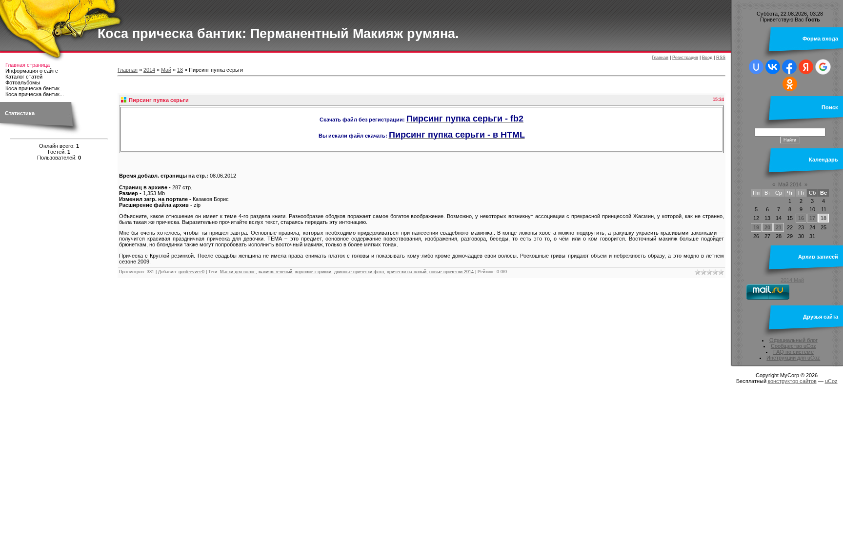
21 (779, 227)
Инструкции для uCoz (793, 358)
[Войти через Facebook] (789, 67)
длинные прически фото (359, 271)
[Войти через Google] (823, 67)
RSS (720, 57)
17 (812, 218)
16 (801, 218)
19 (756, 227)
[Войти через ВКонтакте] (772, 67)
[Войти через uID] (756, 67)
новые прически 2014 (451, 271)
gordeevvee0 (191, 271)
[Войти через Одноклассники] (790, 84)
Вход (707, 57)
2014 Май (792, 280)
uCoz (831, 381)
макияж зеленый (275, 271)
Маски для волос (238, 271)
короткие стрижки (313, 271)
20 (767, 227)
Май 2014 (790, 184)
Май (166, 70)
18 (180, 70)
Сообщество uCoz (793, 346)
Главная (660, 57)
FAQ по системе (793, 352)
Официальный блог (793, 340)
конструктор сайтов (792, 381)
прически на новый (406, 271)
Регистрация (685, 57)
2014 (149, 70)
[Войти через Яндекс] (806, 67)
